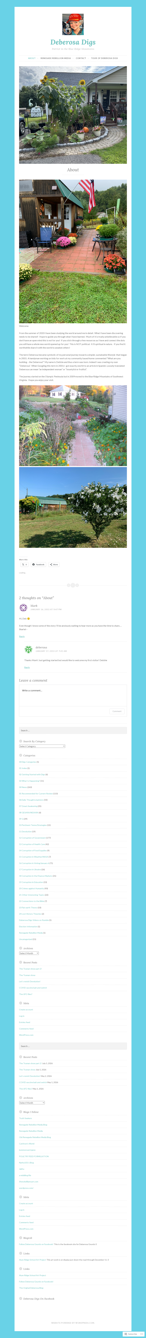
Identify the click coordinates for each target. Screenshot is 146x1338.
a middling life (25, 1175)
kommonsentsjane (27, 1150)
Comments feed (26, 1028)
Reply (22, 636)
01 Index (23, 768)
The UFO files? (25, 994)
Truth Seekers (25, 1118)
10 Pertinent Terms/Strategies (33, 825)
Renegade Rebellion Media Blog (33, 1124)
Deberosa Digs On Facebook (38, 1298)
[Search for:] (73, 730)
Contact (81, 58)
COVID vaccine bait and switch (33, 987)
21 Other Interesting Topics (31, 895)
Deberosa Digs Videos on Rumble (34, 920)
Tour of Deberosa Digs (104, 58)
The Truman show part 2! (30, 969)
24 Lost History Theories (30, 914)
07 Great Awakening (28, 806)
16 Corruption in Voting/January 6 (34, 863)
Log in (21, 1016)
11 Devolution (25, 831)
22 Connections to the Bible (31, 901)
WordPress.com (26, 1035)
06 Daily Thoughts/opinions (31, 800)
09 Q (21, 819)
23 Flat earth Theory (28, 907)
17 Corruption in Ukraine (30, 869)
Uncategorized (25, 939)
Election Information (28, 926)
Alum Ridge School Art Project (32, 1260)
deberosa (41, 647)
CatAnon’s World (26, 1143)
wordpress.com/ (26, 1188)
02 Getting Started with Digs (32, 774)
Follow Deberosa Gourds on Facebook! (36, 1244)
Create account (26, 1009)
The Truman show (27, 975)
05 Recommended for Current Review (36, 793)
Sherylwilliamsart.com (28, 1181)
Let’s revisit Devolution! (29, 981)
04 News (23, 787)
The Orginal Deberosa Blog (31, 1288)
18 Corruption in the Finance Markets (35, 876)
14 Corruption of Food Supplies (33, 850)
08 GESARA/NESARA (28, 812)
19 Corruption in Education (31, 882)
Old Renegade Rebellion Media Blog (35, 1137)
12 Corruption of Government (32, 838)
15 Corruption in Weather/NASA (33, 857)
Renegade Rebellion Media (56, 58)
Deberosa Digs (73, 42)
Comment (116, 711)
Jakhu (21, 1169)
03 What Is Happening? (29, 781)
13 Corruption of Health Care (32, 844)
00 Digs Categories (27, 762)
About (32, 58)
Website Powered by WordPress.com (72, 1323)
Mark (34, 605)
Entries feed (24, 1022)
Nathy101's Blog (26, 1162)
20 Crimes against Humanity (31, 888)
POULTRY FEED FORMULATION (34, 1156)
